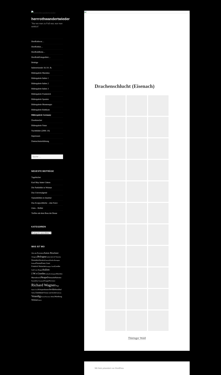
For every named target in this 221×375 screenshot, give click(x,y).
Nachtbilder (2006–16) (40, 131)
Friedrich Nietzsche (38, 266)
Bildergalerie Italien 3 (40, 89)
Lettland (47, 274)
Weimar (34, 300)
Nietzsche (51, 278)
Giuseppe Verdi (49, 266)
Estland (33, 263)
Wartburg (58, 296)
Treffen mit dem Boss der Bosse (44, 213)
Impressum (35, 136)
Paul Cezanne (40, 281)
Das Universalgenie (39, 193)
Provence (52, 281)
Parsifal (33, 281)
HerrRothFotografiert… (41, 57)
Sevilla (52, 289)
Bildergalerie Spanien (40, 99)
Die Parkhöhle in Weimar (41, 187)
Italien (46, 269)
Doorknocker (36, 120)
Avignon (34, 257)
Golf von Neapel (37, 270)
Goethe (57, 266)
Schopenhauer (43, 289)
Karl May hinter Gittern (40, 182)
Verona (43, 296)
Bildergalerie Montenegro (41, 104)
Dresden (42, 260)
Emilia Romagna (55, 260)
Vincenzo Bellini (50, 296)
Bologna (41, 256)
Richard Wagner (43, 285)
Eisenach (47, 260)
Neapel (44, 277)
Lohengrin (53, 274)
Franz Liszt (45, 263)
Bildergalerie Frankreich (41, 94)
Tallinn (33, 293)
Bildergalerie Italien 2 (40, 83)
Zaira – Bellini (37, 208)
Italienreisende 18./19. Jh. (41, 68)
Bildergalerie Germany (41, 115)
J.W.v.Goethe (38, 273)
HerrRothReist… (38, 52)
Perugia (46, 281)
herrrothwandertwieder (50, 19)
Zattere (40, 300)
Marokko (59, 274)
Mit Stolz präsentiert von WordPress (109, 368)
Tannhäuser (39, 293)
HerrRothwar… (37, 41)
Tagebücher (36, 177)
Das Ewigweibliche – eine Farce (44, 203)
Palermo (58, 277)
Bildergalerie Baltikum (40, 110)
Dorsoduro (35, 260)
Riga (57, 286)
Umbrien (58, 293)
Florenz (38, 263)
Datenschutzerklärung (40, 141)
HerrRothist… (37, 47)
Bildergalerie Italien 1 (40, 78)
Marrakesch (36, 277)
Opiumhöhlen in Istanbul (41, 198)
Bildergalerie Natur (39, 125)
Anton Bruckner (51, 253)
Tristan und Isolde (50, 293)
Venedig (36, 296)
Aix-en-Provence (37, 253)
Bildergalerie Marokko (40, 73)
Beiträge (34, 62)
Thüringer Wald (137, 338)
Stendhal (58, 289)
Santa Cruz (34, 289)
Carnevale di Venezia (53, 257)
